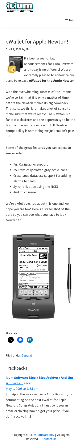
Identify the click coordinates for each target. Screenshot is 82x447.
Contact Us (49, 439)
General (27, 355)
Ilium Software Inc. (41, 435)
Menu (72, 20)
